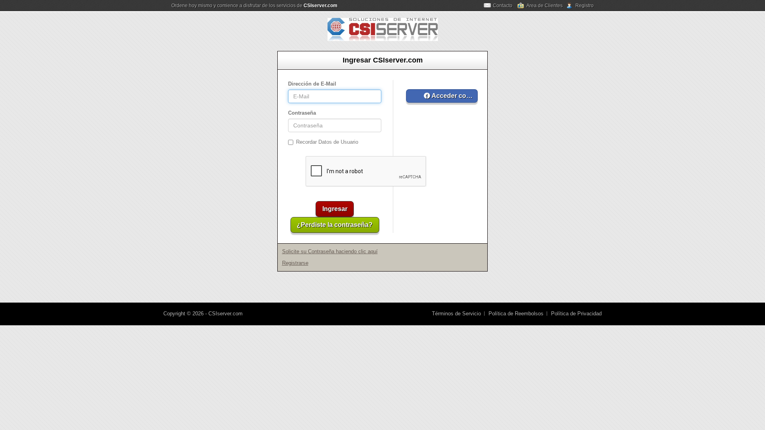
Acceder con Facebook (454, 95)
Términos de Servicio (456, 314)
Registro (584, 5)
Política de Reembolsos (515, 314)
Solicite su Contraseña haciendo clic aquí (330, 251)
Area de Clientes (544, 5)
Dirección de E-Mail (312, 84)
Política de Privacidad (576, 314)
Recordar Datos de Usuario (327, 142)
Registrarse (295, 263)
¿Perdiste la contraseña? (335, 224)
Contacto (502, 5)
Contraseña (302, 113)
